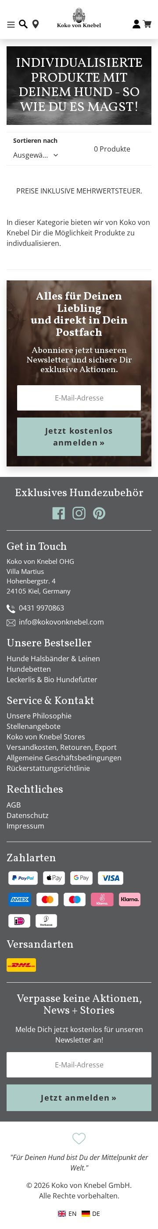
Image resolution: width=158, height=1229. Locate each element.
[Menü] (11, 24)
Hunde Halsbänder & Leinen (53, 658)
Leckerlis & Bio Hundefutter (52, 679)
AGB (14, 805)
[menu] (79, 1213)
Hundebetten (29, 669)
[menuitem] (90, 1213)
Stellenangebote (34, 726)
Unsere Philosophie (39, 716)
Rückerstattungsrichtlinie (48, 768)
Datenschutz (28, 815)
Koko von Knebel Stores (46, 737)
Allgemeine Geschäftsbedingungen (64, 758)
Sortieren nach (35, 140)
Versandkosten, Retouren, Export (62, 747)
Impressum (25, 826)
